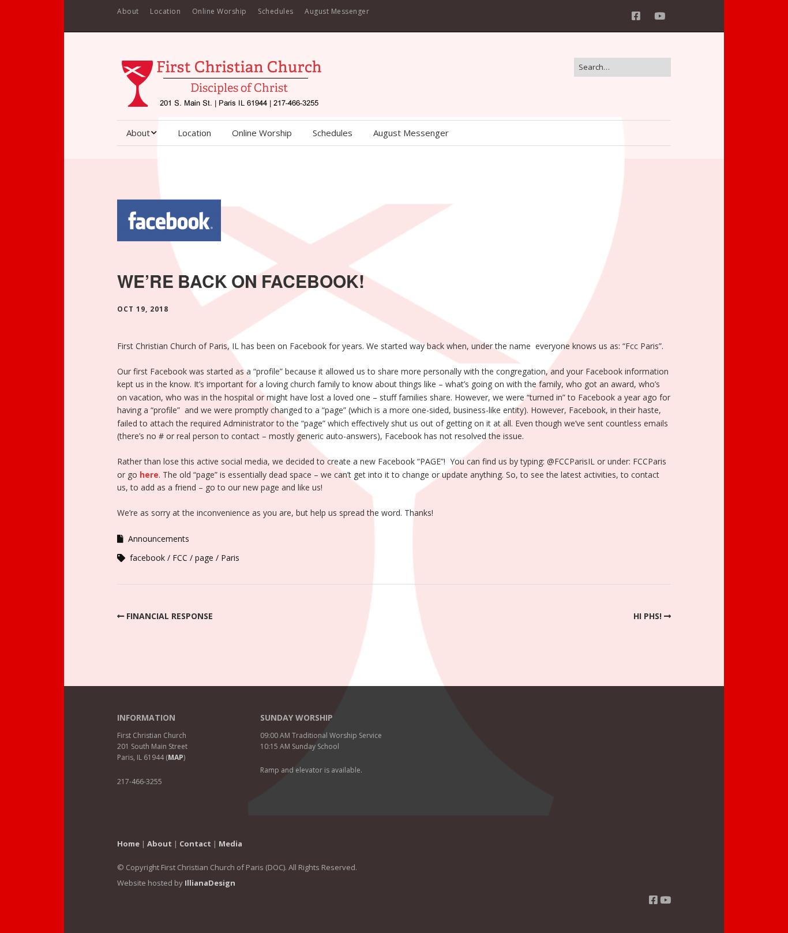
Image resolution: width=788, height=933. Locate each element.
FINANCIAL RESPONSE (169, 615)
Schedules (276, 11)
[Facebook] (639, 16)
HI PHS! (647, 615)
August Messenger (337, 11)
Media (230, 843)
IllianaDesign (210, 883)
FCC (179, 557)
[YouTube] (659, 16)
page (204, 557)
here (149, 474)
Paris (230, 557)
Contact (195, 843)
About (128, 11)
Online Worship (219, 11)
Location (165, 11)
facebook (147, 557)
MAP (175, 757)
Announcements (158, 538)
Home (128, 843)
